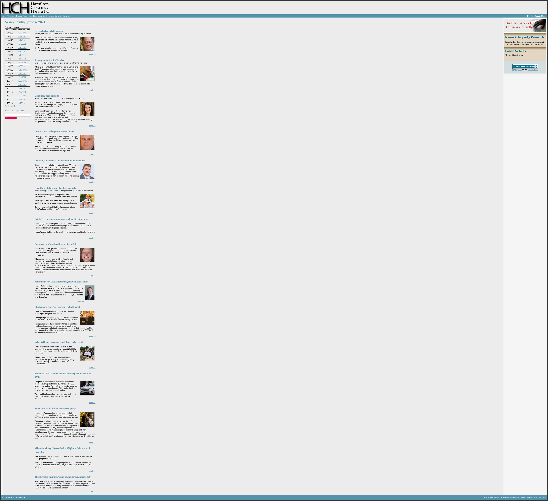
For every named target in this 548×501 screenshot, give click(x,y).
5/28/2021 (22, 33)
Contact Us (66, 16)
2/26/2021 (22, 81)
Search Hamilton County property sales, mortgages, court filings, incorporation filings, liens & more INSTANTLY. (524, 43)
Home (4, 16)
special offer (533, 70)
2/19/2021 (22, 85)
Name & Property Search (25, 16)
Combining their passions (47, 95)
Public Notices (11, 16)
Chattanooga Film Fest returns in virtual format (57, 307)
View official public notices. (514, 55)
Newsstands (50, 16)
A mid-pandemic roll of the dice (49, 60)
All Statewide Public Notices (510, 498)
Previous (8, 106)
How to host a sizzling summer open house (54, 131)
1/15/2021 (22, 103)
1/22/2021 (22, 99)
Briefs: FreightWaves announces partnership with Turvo (61, 219)
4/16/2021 (22, 55)
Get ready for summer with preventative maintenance (60, 160)
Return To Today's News (15, 110)
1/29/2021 (22, 96)
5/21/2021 (22, 36)
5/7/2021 (22, 44)
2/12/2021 (22, 88)
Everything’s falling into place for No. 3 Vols (55, 188)
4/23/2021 (22, 51)
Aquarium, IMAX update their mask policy (55, 408)
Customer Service (39, 16)
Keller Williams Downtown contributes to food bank (59, 342)
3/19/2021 (22, 70)
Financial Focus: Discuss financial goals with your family (61, 281)
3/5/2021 (22, 77)
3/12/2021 (22, 74)
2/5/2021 (22, 92)
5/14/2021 (22, 40)
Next (15, 106)
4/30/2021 (22, 48)
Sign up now (517, 70)
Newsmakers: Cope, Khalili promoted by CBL (56, 244)
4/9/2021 (22, 59)
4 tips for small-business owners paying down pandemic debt (63, 476)
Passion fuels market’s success (49, 31)
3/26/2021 (22, 66)
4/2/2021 (22, 62)
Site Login (58, 16)
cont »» (92, 54)
